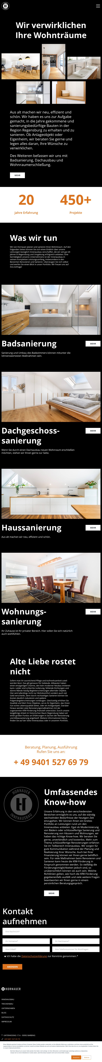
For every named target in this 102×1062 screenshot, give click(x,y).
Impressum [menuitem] (6, 1021)
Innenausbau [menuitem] (7, 999)
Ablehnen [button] (86, 1057)
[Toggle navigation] (98, 6)
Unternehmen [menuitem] (8, 1008)
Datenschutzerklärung (34, 956)
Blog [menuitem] (3, 1013)
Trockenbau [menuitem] (7, 1004)
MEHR (17, 175)
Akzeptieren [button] (76, 1057)
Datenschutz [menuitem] (7, 1017)
